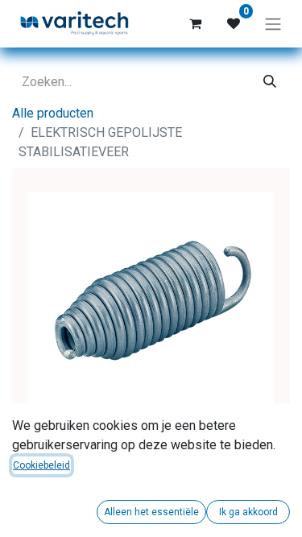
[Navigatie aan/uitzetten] (273, 23)
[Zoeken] (270, 82)
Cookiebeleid (41, 465)
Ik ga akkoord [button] (248, 512)
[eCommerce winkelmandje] (195, 23)
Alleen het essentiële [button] (151, 512)
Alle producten (52, 113)
